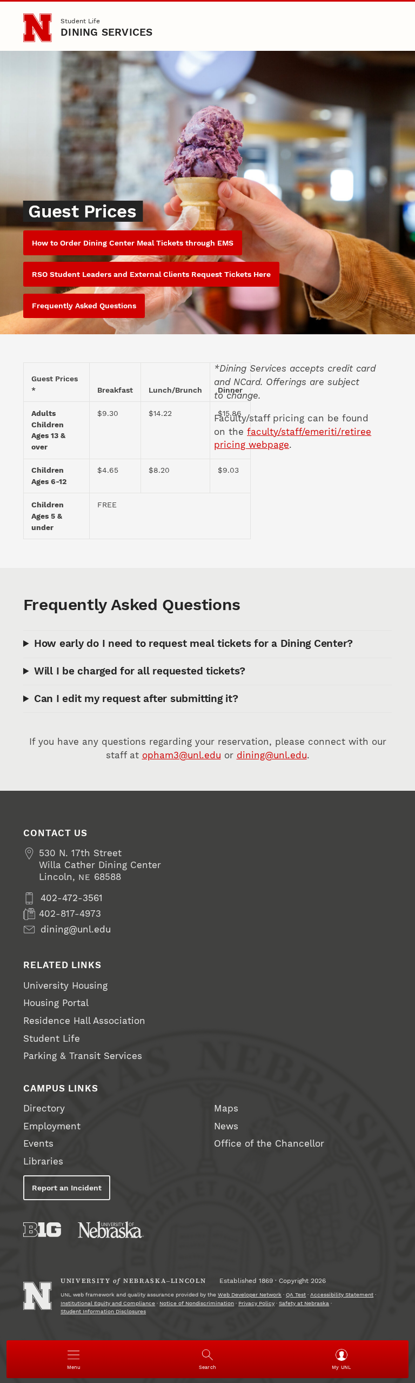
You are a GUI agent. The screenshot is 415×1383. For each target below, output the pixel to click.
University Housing (65, 986)
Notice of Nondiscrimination (196, 1303)
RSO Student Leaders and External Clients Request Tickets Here (151, 274)
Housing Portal (56, 1003)
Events (38, 1144)
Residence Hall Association (84, 1021)
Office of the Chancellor (269, 1144)
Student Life (80, 21)
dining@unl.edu (272, 755)
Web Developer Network (250, 1294)
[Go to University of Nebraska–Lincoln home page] (37, 28)
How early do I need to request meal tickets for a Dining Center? (193, 644)
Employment (52, 1126)
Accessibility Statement (341, 1294)
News (226, 1126)
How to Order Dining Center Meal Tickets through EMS (132, 243)
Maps (226, 1108)
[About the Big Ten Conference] (42, 1230)
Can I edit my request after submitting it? (136, 699)
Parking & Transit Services (82, 1056)
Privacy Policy (256, 1303)
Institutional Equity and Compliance (108, 1303)
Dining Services (106, 32)
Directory (44, 1108)
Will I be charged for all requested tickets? (139, 671)
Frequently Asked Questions (84, 305)
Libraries (43, 1161)
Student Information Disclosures (103, 1311)
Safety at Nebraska (304, 1303)
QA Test (296, 1294)
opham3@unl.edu (181, 755)
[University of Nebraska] (110, 1229)
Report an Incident (67, 1187)
